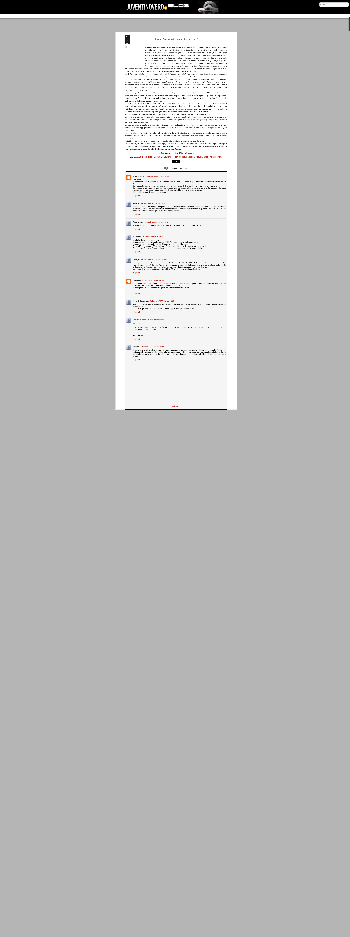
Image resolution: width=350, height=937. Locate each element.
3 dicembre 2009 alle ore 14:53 (152, 346)
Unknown (137, 280)
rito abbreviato (216, 156)
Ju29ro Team (138, 176)
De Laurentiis (166, 156)
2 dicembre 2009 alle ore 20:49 (156, 221)
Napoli (206, 156)
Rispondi (136, 195)
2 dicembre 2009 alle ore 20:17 (156, 176)
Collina (157, 156)
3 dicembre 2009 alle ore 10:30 (162, 300)
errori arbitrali (179, 156)
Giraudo (198, 156)
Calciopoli (149, 156)
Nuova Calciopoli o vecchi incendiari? (176, 39)
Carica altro (176, 405)
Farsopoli (190, 156)
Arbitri (140, 156)
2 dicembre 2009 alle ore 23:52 (156, 259)
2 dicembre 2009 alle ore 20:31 (156, 203)
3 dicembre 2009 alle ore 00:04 (153, 280)
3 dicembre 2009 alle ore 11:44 (152, 319)
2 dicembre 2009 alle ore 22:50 (153, 236)
